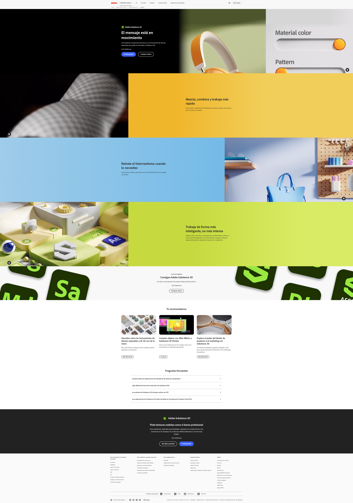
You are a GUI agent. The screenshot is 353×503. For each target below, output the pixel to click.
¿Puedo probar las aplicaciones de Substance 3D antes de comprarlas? (156, 379)
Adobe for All (220, 485)
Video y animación (114, 469)
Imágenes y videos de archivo (117, 479)
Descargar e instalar (194, 463)
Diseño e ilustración (114, 467)
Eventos (219, 468)
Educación (166, 460)
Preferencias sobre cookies (212, 500)
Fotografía (112, 464)
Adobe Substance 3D (133, 7)
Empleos (219, 465)
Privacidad (192, 500)
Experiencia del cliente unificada (144, 465)
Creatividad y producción (142, 468)
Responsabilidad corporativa (223, 472)
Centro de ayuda (194, 460)
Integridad (219, 482)
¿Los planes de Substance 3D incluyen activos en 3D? (150, 392)
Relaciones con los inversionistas (224, 475)
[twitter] (137, 500)
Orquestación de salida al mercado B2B (146, 470)
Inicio (112, 7)
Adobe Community (194, 465)
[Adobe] (114, 3)
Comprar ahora (145, 54)
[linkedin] (140, 500)
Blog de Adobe (220, 487)
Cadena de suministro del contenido (145, 463)
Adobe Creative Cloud (121, 7)
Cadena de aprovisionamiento (224, 477)
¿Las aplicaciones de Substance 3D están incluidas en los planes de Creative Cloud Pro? (162, 399)
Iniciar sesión (236, 3)
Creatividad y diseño (125, 3)
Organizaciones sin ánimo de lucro (171, 463)
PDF (111, 472)
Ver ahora (163, 357)
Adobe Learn (193, 468)
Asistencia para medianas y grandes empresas (200, 470)
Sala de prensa (220, 470)
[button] (229, 2)
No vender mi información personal (227, 500)
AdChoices (240, 500)
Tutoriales (152, 3)
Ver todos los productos (115, 482)
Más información (127, 357)
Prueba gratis (186, 444)
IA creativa (112, 462)
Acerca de (219, 463)
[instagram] (133, 500)
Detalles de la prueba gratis (177, 3)
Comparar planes (162, 3)
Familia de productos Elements (117, 477)
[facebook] (130, 500)
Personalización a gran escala (143, 460)
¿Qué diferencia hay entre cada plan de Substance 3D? (151, 386)
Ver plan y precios (168, 444)
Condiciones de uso (200, 500)
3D (136, 3)
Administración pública (169, 465)
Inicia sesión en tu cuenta (223, 460)
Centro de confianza (221, 480)
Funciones (143, 3)
